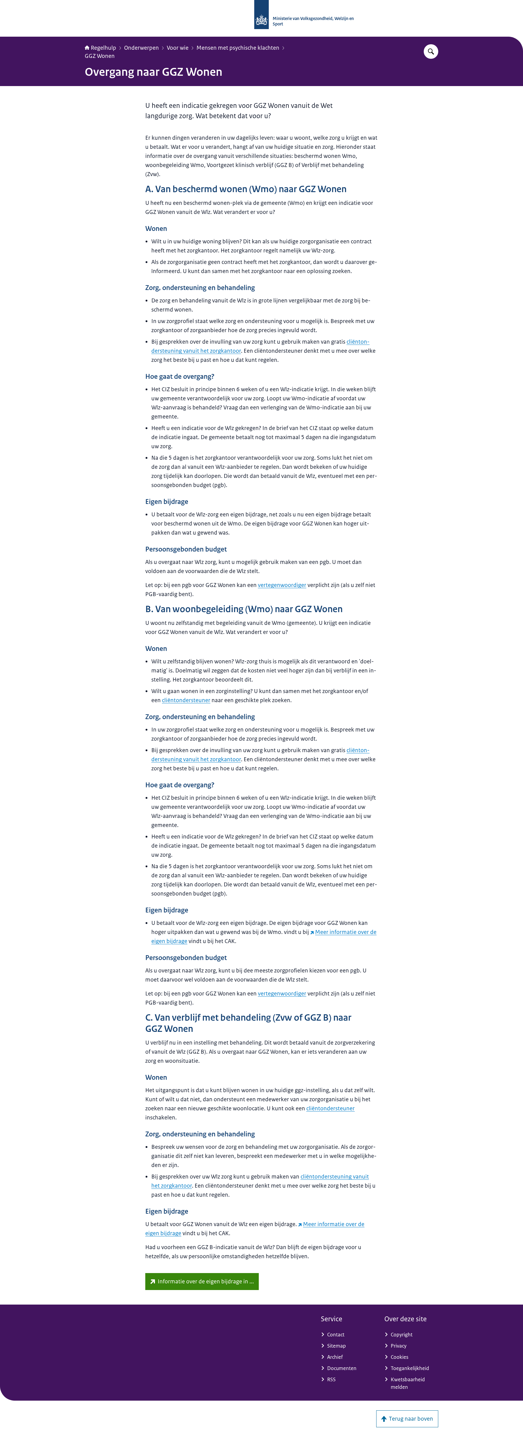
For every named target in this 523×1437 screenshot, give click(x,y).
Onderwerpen (141, 48)
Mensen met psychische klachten (237, 48)
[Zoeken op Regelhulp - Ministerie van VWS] (431, 51)
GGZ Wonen (100, 56)
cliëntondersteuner (186, 700)
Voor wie (178, 48)
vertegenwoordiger (282, 585)
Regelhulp (103, 48)
